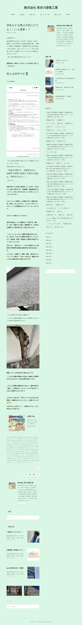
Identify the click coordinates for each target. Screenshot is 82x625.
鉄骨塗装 (60, 120)
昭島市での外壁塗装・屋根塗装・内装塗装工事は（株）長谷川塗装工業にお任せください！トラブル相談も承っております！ (59, 199)
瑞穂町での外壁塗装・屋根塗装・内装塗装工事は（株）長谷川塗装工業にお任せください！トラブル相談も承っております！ (59, 147)
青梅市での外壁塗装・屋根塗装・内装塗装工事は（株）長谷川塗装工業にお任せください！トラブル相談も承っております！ (59, 157)
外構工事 (50, 130)
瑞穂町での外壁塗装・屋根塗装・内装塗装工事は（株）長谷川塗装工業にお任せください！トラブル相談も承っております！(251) (23, 440)
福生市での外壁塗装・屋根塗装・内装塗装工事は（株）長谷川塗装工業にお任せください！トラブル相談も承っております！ (59, 184)
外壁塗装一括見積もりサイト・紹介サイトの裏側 (22, 550)
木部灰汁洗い (51, 215)
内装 (49, 227)
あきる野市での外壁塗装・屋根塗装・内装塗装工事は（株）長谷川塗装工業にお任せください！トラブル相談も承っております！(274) (23, 447)
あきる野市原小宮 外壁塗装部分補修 (18, 568)
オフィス (50, 123)
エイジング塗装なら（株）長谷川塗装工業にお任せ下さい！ (59, 219)
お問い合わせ (57, 14)
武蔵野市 (68, 123)
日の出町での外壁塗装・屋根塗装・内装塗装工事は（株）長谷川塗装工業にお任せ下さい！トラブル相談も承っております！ (59, 135)
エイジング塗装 (64, 208)
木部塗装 (59, 204)
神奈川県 (61, 141)
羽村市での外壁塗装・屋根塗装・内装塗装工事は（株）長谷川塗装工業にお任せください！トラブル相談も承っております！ (59, 176)
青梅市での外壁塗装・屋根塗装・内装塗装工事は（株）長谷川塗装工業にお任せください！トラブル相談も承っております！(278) (23, 444)
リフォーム (60, 130)
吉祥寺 (49, 126)
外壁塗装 (67, 223)
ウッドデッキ (51, 152)
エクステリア (60, 126)
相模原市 (50, 141)
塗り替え (59, 227)
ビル (66, 163)
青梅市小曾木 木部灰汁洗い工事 (64, 87)
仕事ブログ (33, 14)
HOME (13, 14)
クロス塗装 (51, 208)
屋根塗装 (50, 120)
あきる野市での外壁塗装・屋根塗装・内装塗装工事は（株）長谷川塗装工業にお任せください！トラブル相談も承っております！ (59, 168)
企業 (59, 123)
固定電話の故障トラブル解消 (63, 96)
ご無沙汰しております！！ (15, 532)
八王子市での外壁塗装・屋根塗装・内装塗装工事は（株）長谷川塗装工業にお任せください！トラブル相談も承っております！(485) (23, 457)
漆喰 (61, 215)
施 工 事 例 (44, 14)
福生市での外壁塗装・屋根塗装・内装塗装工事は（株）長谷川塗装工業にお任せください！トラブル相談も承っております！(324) (23, 455)
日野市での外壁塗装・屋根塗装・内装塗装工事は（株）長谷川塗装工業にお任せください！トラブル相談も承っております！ (59, 114)
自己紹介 (22, 14)
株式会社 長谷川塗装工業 (41, 7)
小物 (59, 211)
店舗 (69, 215)
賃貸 (58, 163)
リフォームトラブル (53, 223)
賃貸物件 (50, 163)
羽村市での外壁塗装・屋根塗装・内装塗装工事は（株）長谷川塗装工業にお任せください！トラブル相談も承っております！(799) (23, 451)
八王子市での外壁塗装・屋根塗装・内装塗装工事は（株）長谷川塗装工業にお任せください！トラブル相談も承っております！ (59, 192)
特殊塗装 (50, 211)
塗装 (49, 204)
